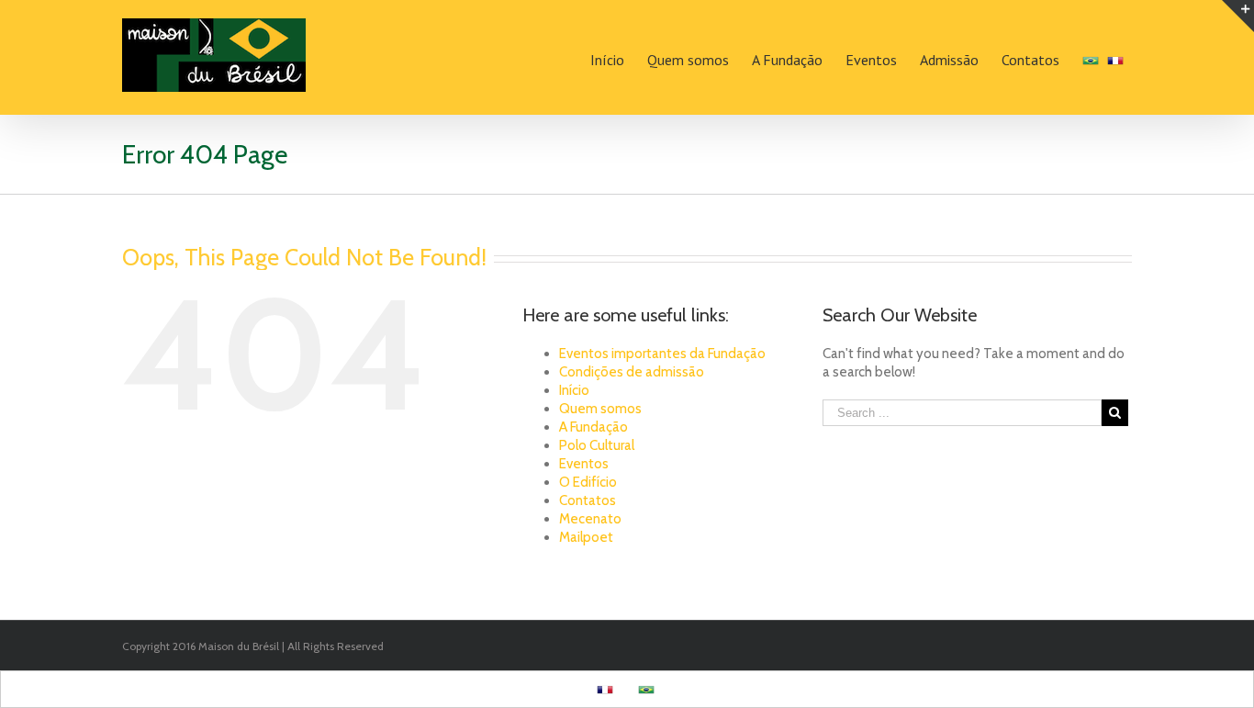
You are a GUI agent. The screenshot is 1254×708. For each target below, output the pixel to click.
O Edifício (588, 482)
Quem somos (600, 408)
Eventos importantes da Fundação (662, 353)
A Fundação (593, 427)
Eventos (584, 463)
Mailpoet (586, 537)
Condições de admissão (631, 372)
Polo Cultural (596, 445)
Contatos (587, 500)
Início (574, 390)
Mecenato (590, 519)
